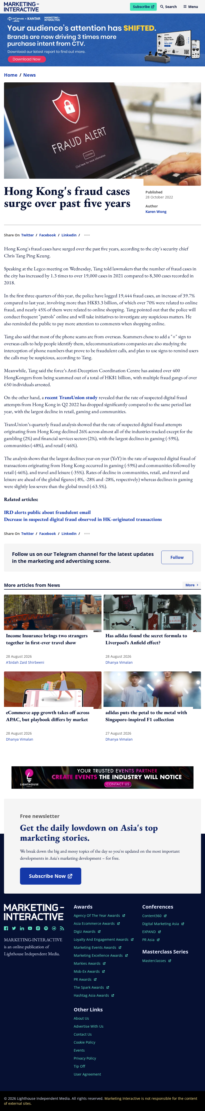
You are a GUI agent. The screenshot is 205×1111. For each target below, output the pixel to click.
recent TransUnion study (72, 397)
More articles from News (99, 585)
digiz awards (87, 931)
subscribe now (55, 878)
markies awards (90, 963)
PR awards (85, 979)
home (11, 75)
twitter (27, 235)
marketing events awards (95, 947)
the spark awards (91, 987)
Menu (193, 6)
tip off (79, 1066)
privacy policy (85, 1058)
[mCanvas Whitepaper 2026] (102, 39)
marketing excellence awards (99, 955)
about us (81, 1018)
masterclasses (156, 960)
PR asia (151, 939)
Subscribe (145, 7)
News (29, 75)
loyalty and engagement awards (102, 939)
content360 (154, 915)
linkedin (69, 235)
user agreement (87, 1074)
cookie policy (84, 1042)
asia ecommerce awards (95, 923)
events (79, 1050)
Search (171, 6)
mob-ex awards (89, 971)
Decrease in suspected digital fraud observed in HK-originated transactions (83, 519)
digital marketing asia (161, 923)
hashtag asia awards (92, 995)
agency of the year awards (97, 915)
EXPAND (151, 931)
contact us (83, 1034)
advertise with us (89, 1026)
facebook (47, 235)
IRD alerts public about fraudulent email (47, 512)
